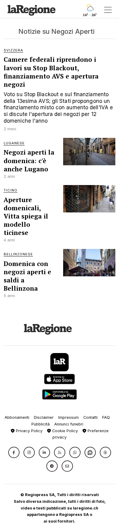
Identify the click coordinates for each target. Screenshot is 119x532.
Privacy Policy (28, 431)
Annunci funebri (68, 424)
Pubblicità (40, 424)
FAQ (106, 417)
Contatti (90, 417)
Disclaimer (44, 417)
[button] (14, 452)
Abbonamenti (17, 417)
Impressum (68, 417)
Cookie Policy (64, 431)
